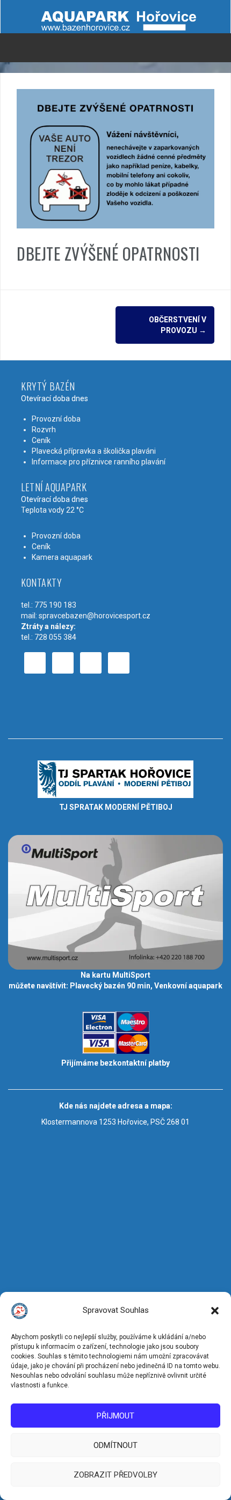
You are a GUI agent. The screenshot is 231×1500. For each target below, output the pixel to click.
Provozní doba (56, 419)
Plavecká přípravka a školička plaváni (94, 451)
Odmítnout (115, 1445)
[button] (215, 1310)
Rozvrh (44, 429)
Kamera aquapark (62, 557)
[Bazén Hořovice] (115, 17)
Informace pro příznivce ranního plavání (98, 461)
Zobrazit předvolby (115, 1475)
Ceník (41, 440)
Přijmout (115, 1416)
